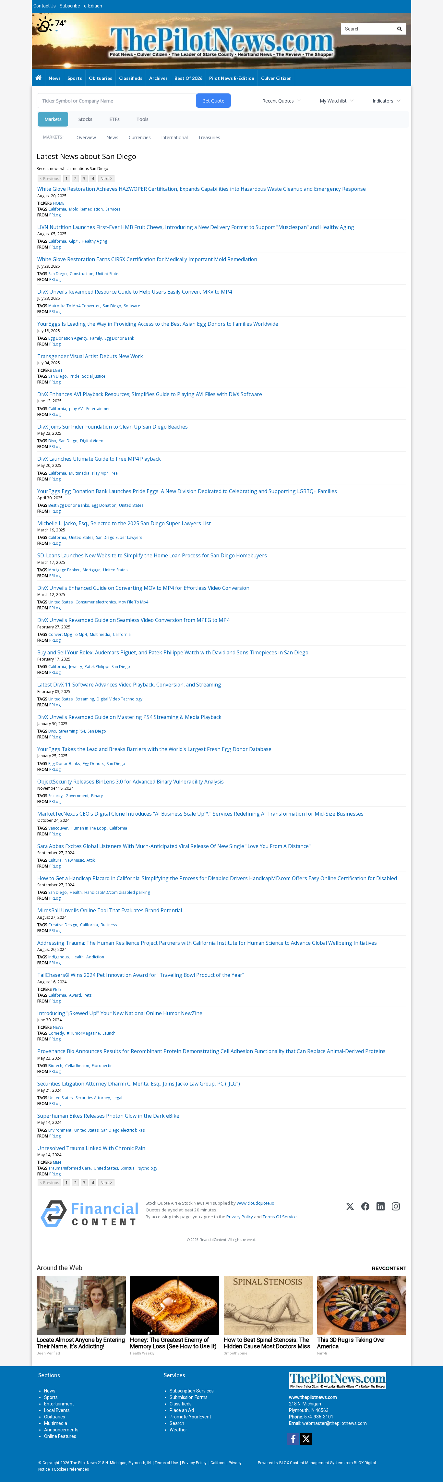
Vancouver (58, 828)
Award (75, 995)
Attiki (91, 860)
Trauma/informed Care (69, 1168)
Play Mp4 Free (105, 473)
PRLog (55, 215)
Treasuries (209, 137)
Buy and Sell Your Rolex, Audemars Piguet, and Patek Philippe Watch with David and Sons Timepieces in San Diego (172, 652)
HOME (58, 203)
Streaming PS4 (72, 731)
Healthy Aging (94, 241)
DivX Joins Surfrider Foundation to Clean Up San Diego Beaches (112, 426)
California (57, 209)
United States (108, 273)
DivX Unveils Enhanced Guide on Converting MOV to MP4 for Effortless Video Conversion (143, 587)
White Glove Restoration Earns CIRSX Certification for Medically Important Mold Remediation (147, 259)
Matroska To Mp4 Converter (74, 306)
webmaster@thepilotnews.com (334, 1423)
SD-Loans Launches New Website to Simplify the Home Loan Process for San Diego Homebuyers (152, 555)
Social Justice (93, 376)
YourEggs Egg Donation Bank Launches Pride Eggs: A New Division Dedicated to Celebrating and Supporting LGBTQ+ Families (187, 491)
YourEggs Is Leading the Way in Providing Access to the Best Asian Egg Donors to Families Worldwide (157, 323)
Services (112, 209)
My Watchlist (333, 101)
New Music (74, 860)
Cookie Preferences (71, 1469)
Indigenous (58, 957)
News (112, 137)
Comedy (56, 1033)
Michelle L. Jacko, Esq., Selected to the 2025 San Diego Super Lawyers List (124, 523)
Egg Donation (104, 505)
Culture (55, 860)
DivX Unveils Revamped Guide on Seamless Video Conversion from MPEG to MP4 (133, 620)
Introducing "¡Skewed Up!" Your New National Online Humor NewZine (119, 1013)
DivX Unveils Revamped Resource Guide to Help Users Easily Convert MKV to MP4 (134, 291)
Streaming (85, 699)
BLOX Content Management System (311, 1463)
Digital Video (91, 440)
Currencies (140, 137)
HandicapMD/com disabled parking (117, 892)
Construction (81, 273)
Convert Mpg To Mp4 (67, 634)
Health (76, 892)
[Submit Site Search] (399, 28)
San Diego (57, 273)
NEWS (58, 1027)
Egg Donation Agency (67, 338)
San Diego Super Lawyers (119, 537)
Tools (143, 119)
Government (77, 795)
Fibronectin (102, 1065)
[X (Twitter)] (350, 1214)
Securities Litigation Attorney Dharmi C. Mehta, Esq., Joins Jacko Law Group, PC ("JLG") (138, 1083)
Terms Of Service (280, 1217)
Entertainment (99, 408)
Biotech (55, 1065)
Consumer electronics (96, 602)
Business (109, 925)
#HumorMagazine (83, 1033)
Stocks (85, 119)
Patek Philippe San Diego (107, 666)
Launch (108, 1033)
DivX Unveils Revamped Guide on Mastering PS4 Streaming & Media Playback (129, 717)
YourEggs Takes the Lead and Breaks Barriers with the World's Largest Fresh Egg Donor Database (154, 749)
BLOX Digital (365, 1463)
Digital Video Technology (119, 699)
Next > (106, 178)
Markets (53, 119)
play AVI (76, 408)
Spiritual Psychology (139, 1168)
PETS (57, 989)
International (174, 137)
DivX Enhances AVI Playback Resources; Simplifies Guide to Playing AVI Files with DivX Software (149, 394)
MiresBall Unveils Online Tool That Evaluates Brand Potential (109, 910)
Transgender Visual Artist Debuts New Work (90, 356)
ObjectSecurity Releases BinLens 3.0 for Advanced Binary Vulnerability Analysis (130, 781)
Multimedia (79, 473)
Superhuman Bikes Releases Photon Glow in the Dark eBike (108, 1115)
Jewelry (75, 666)
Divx (52, 440)
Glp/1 (74, 241)
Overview (86, 137)
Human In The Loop (89, 828)
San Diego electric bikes (123, 1130)
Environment (59, 1130)
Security (55, 795)
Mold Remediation (86, 209)
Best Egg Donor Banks (68, 505)
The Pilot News (83, 1463)
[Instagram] (395, 1214)
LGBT (58, 370)
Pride (74, 376)
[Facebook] (365, 1214)
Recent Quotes (278, 101)
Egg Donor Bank (119, 338)
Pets (87, 995)
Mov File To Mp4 (133, 602)
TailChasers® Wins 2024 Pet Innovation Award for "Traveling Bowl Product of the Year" (140, 974)
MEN (57, 1162)
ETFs (114, 119)
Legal (117, 1097)
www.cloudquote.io (255, 1203)
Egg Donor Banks (64, 763)
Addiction (95, 957)
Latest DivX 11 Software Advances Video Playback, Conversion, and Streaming (129, 684)
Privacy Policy (239, 1217)
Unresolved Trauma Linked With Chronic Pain (91, 1148)
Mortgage (92, 570)
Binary (97, 795)
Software (132, 306)
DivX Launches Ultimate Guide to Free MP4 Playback (99, 458)
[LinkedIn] (380, 1214)
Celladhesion (77, 1065)
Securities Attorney (93, 1097)
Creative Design (62, 925)
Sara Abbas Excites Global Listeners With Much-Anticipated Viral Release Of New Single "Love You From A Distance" (174, 846)
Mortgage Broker (64, 570)
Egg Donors (93, 763)
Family (96, 338)
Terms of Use (166, 1463)
